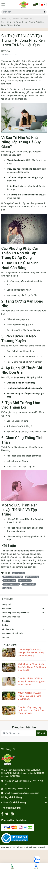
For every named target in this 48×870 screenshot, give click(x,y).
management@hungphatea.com (25, 793)
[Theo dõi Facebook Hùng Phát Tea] (2, 814)
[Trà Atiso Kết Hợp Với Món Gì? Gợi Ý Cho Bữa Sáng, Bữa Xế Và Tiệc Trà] (8, 681)
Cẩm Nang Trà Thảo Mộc (12, 633)
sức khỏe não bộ (25, 580)
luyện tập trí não (9, 580)
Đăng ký (41, 733)
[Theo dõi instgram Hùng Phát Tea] (12, 814)
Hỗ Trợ (5, 625)
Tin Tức (5, 637)
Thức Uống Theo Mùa (11, 617)
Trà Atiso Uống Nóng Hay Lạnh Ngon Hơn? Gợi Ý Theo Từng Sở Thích (31, 710)
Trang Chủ (6, 604)
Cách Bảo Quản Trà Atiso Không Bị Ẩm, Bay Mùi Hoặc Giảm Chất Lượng (31, 652)
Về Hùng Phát (8, 629)
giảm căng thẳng (32, 577)
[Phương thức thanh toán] (17, 827)
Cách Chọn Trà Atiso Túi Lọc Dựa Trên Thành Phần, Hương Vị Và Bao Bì (32, 667)
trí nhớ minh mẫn (29, 584)
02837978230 (23, 788)
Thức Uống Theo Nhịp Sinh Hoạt (15, 613)
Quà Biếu (6, 621)
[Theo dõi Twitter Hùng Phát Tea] (7, 814)
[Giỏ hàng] (35, 5)
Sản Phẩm (6, 608)
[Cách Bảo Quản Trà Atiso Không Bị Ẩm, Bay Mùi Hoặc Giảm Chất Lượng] (8, 652)
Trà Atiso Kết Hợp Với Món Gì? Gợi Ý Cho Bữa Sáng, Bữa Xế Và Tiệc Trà (31, 681)
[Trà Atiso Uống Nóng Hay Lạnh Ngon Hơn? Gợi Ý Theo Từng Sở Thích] (8, 710)
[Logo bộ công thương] (14, 838)
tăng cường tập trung (11, 584)
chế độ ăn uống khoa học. (12, 577)
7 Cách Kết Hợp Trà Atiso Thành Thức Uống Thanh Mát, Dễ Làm (29, 696)
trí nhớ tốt (7, 588)
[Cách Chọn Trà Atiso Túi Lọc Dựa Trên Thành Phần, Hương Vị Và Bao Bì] (8, 667)
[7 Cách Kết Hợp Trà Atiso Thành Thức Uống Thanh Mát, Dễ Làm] (8, 696)
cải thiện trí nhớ (18, 573)
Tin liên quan (9, 645)
